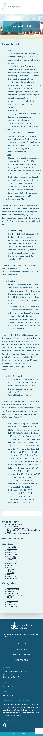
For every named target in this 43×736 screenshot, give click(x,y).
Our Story (21, 644)
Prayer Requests (21, 655)
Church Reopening (13, 593)
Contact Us (21, 660)
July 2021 (10, 565)
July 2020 (10, 571)
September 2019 (12, 578)
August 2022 (11, 558)
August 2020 (11, 569)
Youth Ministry (12, 606)
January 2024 (11, 556)
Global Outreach (12, 601)
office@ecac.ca (8, 695)
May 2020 (10, 573)
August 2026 (11, 547)
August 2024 (11, 552)
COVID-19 (10, 597)
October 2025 (12, 549)
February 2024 (12, 554)
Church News (11, 591)
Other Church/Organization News (18, 533)
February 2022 (12, 562)
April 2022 (10, 560)
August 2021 (11, 563)
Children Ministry (13, 588)
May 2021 (10, 567)
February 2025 (12, 551)
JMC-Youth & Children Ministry (17, 528)
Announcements (12, 586)
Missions (10, 602)
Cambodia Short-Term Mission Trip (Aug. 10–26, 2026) (23, 531)
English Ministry (12, 526)
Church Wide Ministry (14, 524)
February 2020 (12, 576)
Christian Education (13, 590)
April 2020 (10, 575)
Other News (11, 604)
